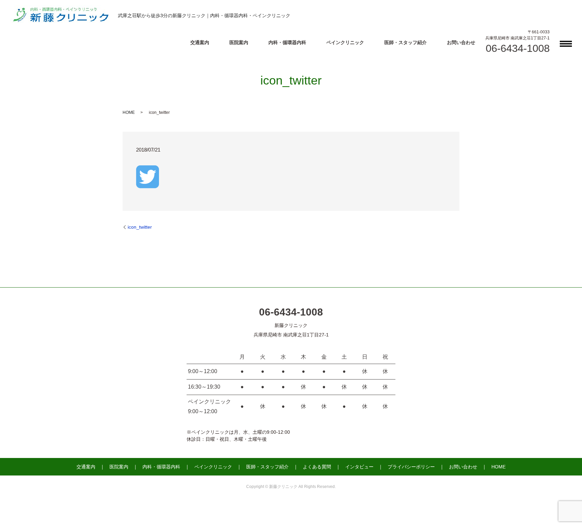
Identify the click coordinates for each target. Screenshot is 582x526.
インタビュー (359, 466)
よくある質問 (317, 466)
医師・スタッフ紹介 (405, 42)
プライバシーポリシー (411, 466)
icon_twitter (140, 227)
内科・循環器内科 (287, 42)
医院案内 (238, 42)
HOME (129, 112)
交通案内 (199, 42)
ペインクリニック (345, 42)
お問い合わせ (461, 42)
